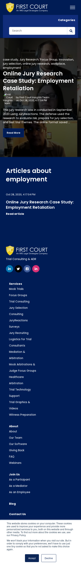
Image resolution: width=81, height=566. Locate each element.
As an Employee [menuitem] (19, 492)
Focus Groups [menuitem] (18, 295)
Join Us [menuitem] (14, 474)
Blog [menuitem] (12, 504)
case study (10, 60)
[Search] (71, 31)
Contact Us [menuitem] (17, 514)
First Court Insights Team (34, 97)
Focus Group (48, 60)
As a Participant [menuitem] (19, 479)
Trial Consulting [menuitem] (19, 301)
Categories (66, 20)
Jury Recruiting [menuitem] (19, 333)
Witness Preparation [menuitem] (22, 415)
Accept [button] (32, 558)
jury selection (12, 64)
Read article (15, 214)
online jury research (36, 64)
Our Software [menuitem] (18, 444)
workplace (58, 64)
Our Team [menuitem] (15, 438)
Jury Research (29, 60)
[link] (27, 7)
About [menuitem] (13, 426)
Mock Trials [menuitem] (16, 289)
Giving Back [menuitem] (16, 450)
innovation (66, 60)
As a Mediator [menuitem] (18, 486)
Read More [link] (13, 132)
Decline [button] (49, 558)
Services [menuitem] (15, 284)
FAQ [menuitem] (11, 456)
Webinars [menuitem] (15, 463)
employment (12, 68)
